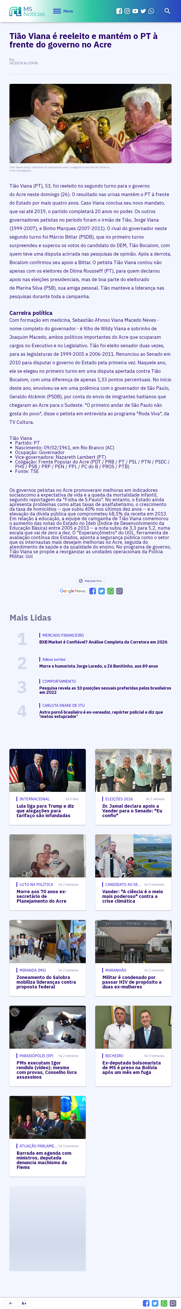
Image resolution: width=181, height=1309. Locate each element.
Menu (68, 11)
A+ (24, 1303)
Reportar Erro (93, 581)
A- (11, 1303)
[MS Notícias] (27, 12)
